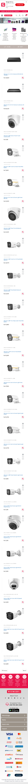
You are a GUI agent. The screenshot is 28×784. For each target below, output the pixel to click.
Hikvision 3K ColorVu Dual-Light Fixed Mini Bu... (13, 198)
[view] (23, 58)
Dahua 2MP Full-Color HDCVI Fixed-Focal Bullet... (14, 630)
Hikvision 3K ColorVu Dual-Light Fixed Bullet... (13, 383)
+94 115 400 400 (9, 11)
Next (24, 670)
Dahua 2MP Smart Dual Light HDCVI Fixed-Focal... (12, 506)
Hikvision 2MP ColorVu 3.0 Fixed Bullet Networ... (13, 259)
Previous (4, 670)
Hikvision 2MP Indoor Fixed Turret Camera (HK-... (12, 136)
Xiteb (22, 781)
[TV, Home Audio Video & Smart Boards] (14, 33)
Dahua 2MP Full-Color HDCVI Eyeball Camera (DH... (13, 599)
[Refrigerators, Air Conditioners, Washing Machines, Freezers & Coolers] (23, 35)
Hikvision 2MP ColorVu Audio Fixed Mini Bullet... (13, 167)
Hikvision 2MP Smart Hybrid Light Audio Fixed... (13, 475)
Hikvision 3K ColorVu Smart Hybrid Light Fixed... (13, 414)
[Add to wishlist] (23, 53)
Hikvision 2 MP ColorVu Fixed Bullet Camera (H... (12, 352)
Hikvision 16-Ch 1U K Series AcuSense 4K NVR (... (14, 105)
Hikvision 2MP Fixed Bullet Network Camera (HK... (12, 290)
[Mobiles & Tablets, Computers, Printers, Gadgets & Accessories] (5, 34)
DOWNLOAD (20, 4)
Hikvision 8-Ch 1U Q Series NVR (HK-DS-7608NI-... (13, 74)
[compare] (23, 56)
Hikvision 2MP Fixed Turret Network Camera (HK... (12, 229)
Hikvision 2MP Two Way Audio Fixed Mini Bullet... (14, 321)
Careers (17, 11)
